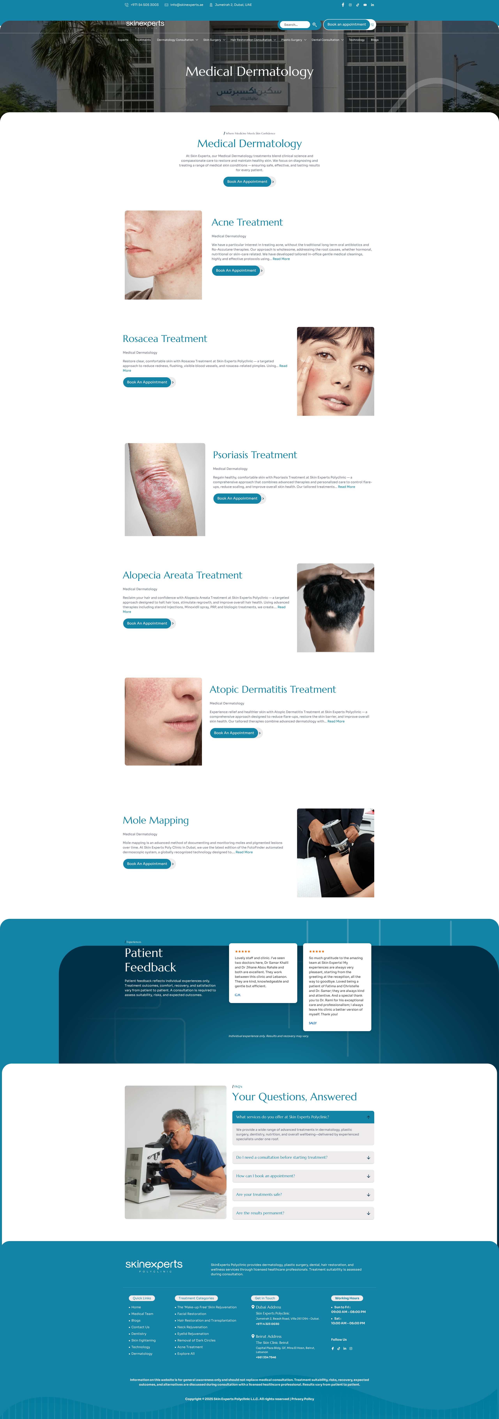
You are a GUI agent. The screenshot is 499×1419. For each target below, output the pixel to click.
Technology (357, 40)
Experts (123, 40)
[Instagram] (350, 1348)
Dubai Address (268, 1307)
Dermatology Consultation (175, 40)
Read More (281, 259)
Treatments (143, 40)
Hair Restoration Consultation (251, 40)
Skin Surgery (212, 40)
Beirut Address (268, 1336)
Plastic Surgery (291, 40)
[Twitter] (350, 5)
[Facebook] (343, 4)
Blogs (375, 40)
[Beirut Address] (253, 1336)
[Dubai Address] (253, 1307)
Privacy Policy (302, 1399)
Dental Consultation (325, 40)
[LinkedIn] (357, 5)
